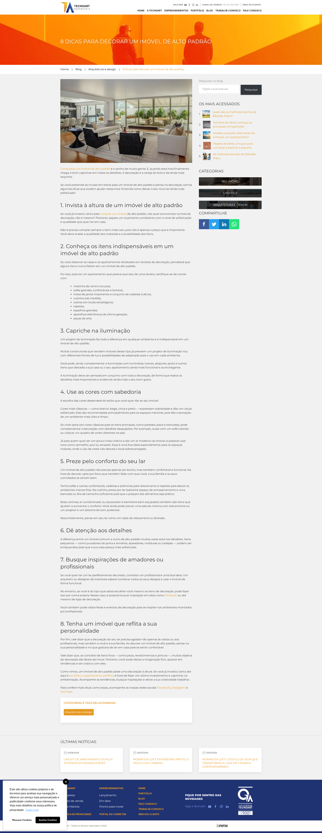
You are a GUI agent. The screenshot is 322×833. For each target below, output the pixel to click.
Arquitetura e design (102, 69)
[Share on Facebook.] (204, 224)
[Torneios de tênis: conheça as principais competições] (206, 124)
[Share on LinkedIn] (224, 224)
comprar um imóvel (113, 213)
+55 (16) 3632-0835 (231, 5)
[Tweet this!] (214, 224)
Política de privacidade (75, 814)
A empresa (67, 795)
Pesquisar (251, 89)
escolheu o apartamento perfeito (91, 675)
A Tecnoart (154, 10)
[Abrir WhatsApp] (314, 824)
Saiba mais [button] (32, 810)
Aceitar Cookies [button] (48, 820)
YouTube (66, 691)
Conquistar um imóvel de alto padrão (85, 168)
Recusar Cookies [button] (22, 820)
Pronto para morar (111, 806)
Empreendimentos (176, 10)
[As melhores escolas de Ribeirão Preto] (206, 156)
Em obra (105, 801)
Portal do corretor (112, 814)
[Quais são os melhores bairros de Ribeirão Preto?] (206, 113)
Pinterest (171, 595)
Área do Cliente (252, 5)
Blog (78, 69)
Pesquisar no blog (211, 81)
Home (141, 10)
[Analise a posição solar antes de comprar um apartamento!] (206, 135)
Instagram (178, 687)
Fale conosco (252, 10)
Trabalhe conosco (228, 10)
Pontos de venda (71, 801)
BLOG (209, 10)
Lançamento (107, 795)
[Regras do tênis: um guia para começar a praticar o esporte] (207, 145)
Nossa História (69, 806)
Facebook (164, 687)
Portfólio (197, 10)
